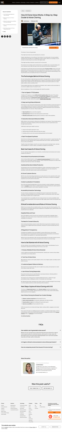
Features (2, 405)
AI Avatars (2, 409)
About (30, 405)
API (35, 405)
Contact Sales (43, 2)
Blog (29, 415)
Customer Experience (14, 408)
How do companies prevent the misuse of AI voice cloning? (37, 347)
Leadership (30, 409)
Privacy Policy (31, 421)
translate (27, 185)
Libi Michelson (26, 21)
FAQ (40, 405)
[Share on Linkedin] (7, 36)
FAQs (5, 31)
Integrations (22, 412)
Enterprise (36, 408)
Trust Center (31, 418)
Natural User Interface (23, 417)
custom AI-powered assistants (43, 159)
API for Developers (23, 411)
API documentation (23, 409)
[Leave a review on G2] (54, 416)
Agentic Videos (3, 411)
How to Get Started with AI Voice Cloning (10, 25)
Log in (59, 2)
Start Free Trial (52, 2)
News (30, 411)
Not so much (47, 388)
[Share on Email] (10, 36)
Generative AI (28, 10)
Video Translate (3, 414)
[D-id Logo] (2, 2)
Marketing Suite (13, 405)
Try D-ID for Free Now (25, 315)
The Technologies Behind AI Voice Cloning (9, 15)
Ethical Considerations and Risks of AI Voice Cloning (10, 22)
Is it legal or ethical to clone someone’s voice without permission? (38, 342)
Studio (36, 406)
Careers (30, 408)
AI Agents (2, 408)
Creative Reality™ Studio (5, 412)
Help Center (30, 420)
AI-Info (30, 417)
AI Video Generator (4, 406)
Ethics (23, 10)
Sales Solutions (13, 406)
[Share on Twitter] (5, 36)
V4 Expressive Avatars (23, 405)
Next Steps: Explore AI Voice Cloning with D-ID (9, 29)
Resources (30, 414)
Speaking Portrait (22, 415)
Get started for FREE (53, 47)
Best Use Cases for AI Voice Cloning (9, 18)
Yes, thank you (34, 388)
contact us (31, 313)
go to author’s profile (41, 372)
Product (2, 403)
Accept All (44, 426)
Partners (30, 412)
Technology (22, 403)
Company (30, 403)
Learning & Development (14, 409)
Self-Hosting (22, 408)
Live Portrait (22, 414)
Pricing (36, 403)
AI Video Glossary (42, 406)
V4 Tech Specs (22, 406)
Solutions (12, 403)
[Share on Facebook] (2, 36)
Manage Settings (55, 426)
